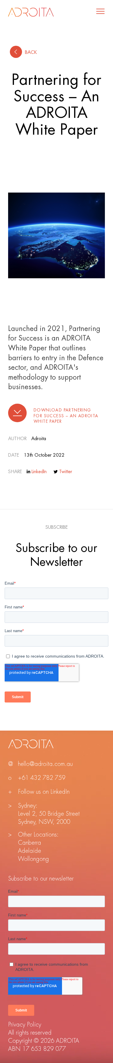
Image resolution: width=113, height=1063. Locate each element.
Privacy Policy (24, 1025)
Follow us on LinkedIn (44, 792)
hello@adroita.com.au (45, 764)
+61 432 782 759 (41, 778)
